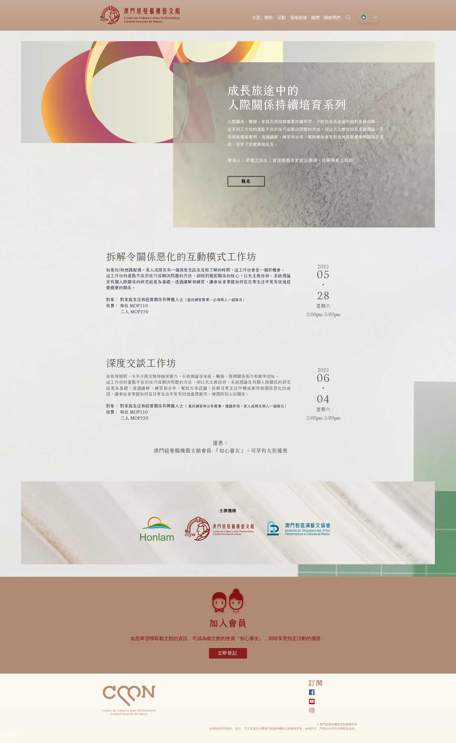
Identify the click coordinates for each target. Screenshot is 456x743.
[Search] (348, 17)
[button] (281, 15)
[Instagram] (312, 710)
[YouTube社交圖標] (312, 701)
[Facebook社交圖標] (312, 692)
